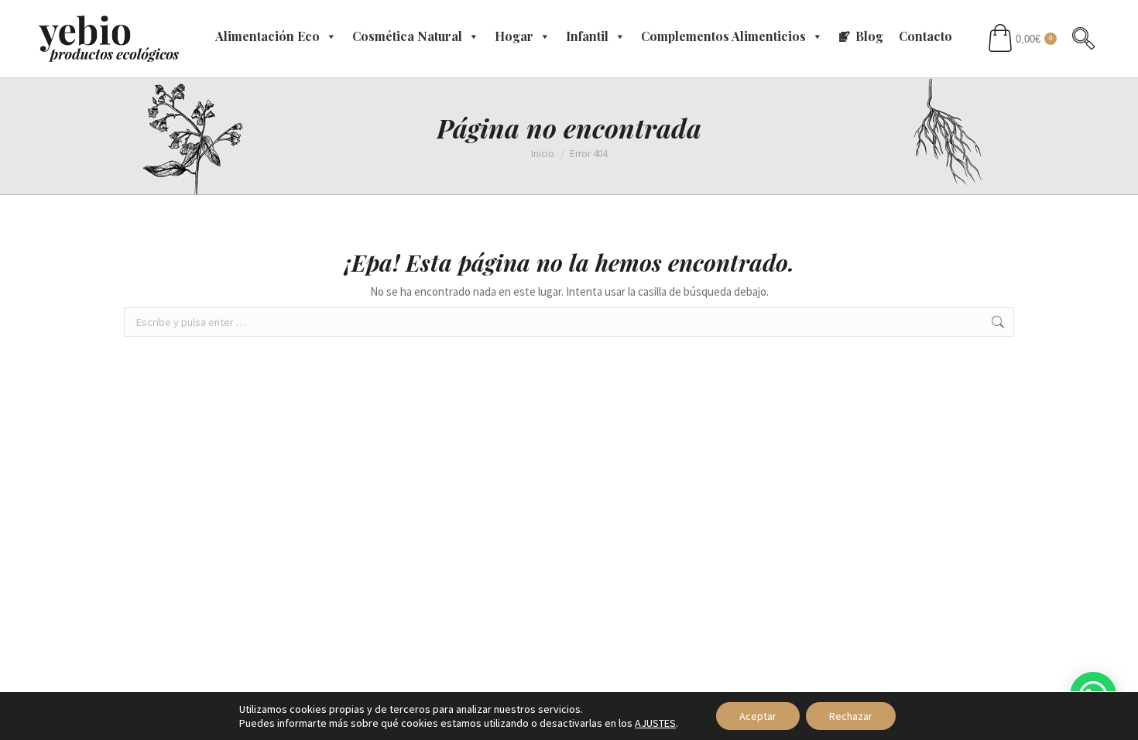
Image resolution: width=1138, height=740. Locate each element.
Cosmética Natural (407, 36)
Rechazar (850, 716)
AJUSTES (655, 723)
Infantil (587, 36)
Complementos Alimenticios (723, 36)
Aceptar (757, 716)
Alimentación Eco (267, 36)
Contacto (925, 36)
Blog (869, 36)
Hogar (514, 36)
